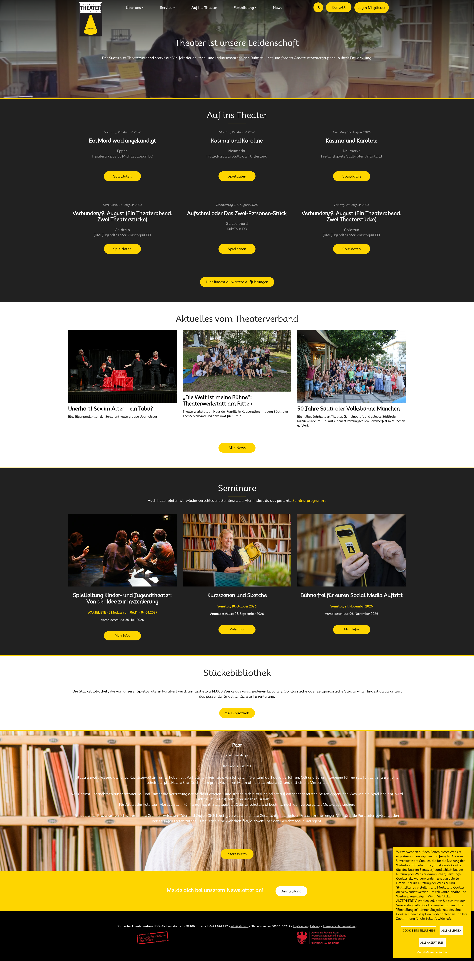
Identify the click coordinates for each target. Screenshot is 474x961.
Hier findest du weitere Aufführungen (237, 282)
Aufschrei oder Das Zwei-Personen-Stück (237, 213)
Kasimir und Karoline (237, 140)
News (277, 8)
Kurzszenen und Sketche (237, 595)
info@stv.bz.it (239, 926)
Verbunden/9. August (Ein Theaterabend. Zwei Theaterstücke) (122, 216)
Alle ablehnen (451, 930)
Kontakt (339, 7)
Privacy (315, 926)
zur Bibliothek (237, 713)
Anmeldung (291, 891)
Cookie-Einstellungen (419, 930)
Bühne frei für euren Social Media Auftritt (352, 595)
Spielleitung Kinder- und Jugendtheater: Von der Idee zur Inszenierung (122, 598)
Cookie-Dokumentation (432, 952)
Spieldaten (122, 176)
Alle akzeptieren (432, 942)
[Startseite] (90, 19)
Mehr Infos (122, 635)
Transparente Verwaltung (340, 926)
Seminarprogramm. (309, 500)
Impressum (300, 926)
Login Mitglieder (372, 8)
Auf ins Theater (204, 8)
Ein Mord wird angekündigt (122, 140)
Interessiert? (237, 854)
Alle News (237, 448)
